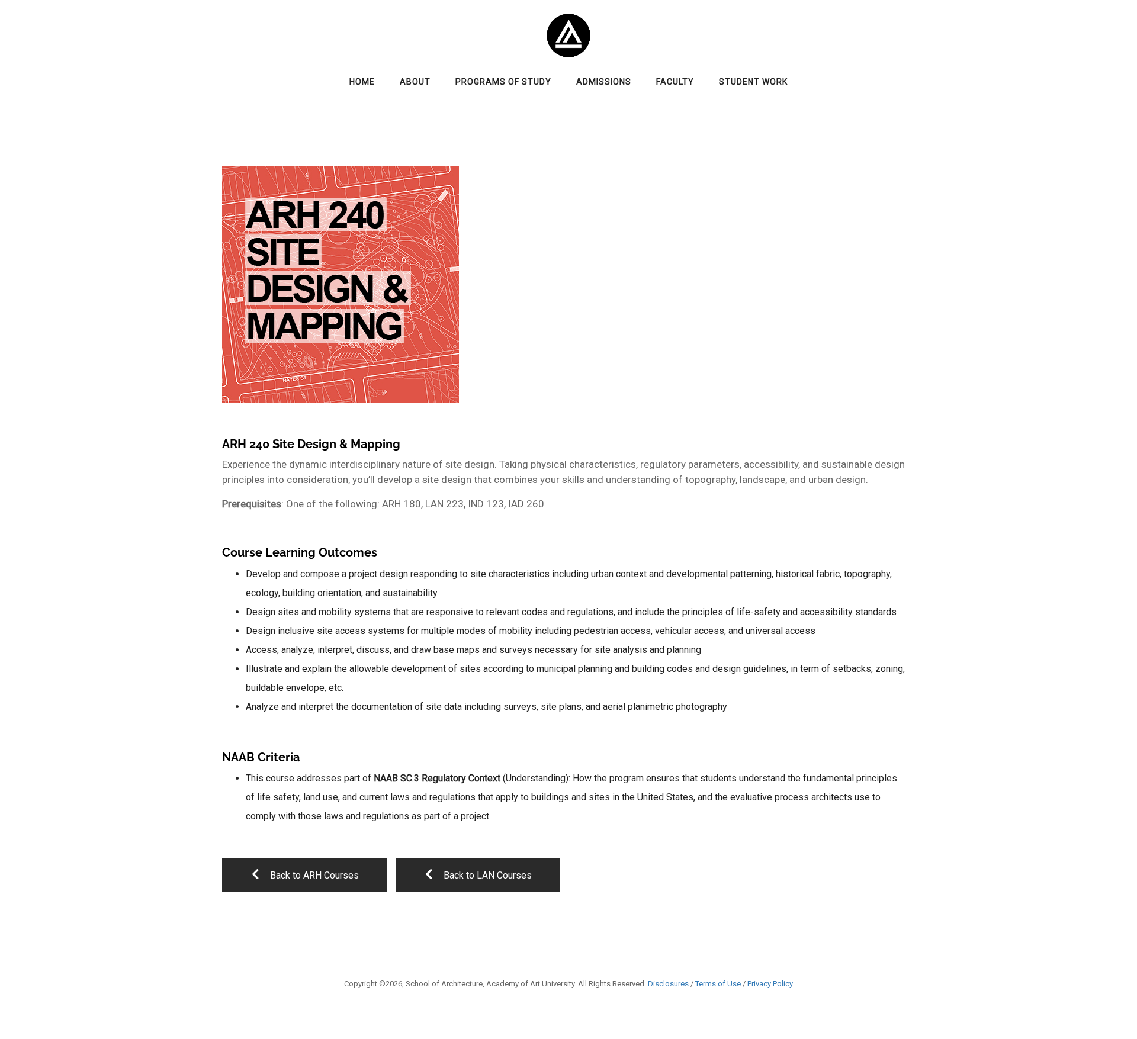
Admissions (603, 81)
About (415, 81)
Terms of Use (718, 983)
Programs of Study (503, 81)
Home (362, 81)
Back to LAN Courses (486, 875)
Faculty (675, 81)
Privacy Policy (770, 983)
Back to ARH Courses (313, 875)
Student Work (753, 81)
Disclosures (668, 983)
